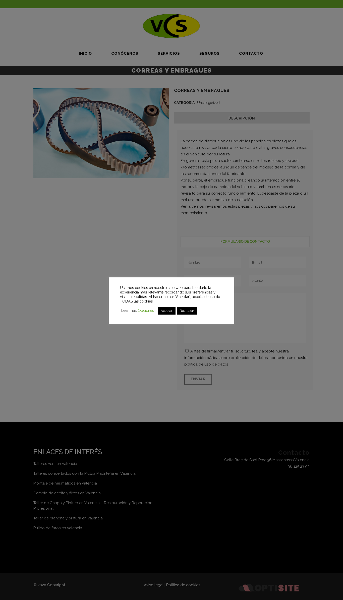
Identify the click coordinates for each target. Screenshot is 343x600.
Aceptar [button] (167, 311)
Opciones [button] (146, 310)
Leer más (129, 310)
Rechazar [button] (187, 311)
